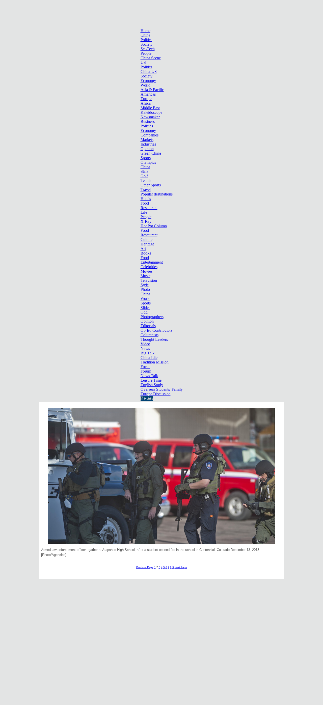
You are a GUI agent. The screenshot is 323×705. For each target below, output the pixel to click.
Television (149, 280)
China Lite (149, 357)
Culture (146, 239)
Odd (144, 312)
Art (143, 248)
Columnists (149, 335)
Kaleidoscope (151, 112)
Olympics (148, 162)
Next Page (181, 567)
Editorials (148, 326)
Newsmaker (150, 117)
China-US (149, 71)
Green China (151, 153)
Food (145, 203)
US (143, 62)
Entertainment (152, 262)
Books (146, 253)
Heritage (147, 244)
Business (148, 121)
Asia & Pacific (152, 90)
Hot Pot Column (154, 226)
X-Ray (146, 221)
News (145, 348)
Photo (145, 289)
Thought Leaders (154, 339)
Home (145, 31)
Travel (146, 189)
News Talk (149, 376)
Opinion (147, 149)
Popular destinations (157, 194)
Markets (147, 139)
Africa (146, 103)
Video (145, 344)
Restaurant (149, 208)
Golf (144, 176)
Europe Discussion (156, 394)
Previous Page (144, 567)
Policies (147, 126)
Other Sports (151, 185)
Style (145, 285)
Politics (146, 40)
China (145, 35)
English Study (152, 385)
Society (146, 44)
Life (144, 212)
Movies (146, 271)
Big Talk (147, 353)
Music (145, 276)
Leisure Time (151, 380)
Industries (148, 144)
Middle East (150, 108)
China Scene (151, 58)
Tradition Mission (155, 362)
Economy (148, 80)
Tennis (146, 180)
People (146, 53)
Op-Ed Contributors (156, 330)
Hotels (146, 198)
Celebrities (149, 267)
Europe (146, 99)
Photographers (152, 317)
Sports (146, 158)
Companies (149, 135)
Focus (145, 366)
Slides (145, 307)
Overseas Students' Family (162, 389)
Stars (144, 171)
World (145, 85)
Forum (146, 371)
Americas (148, 94)
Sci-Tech (148, 49)
